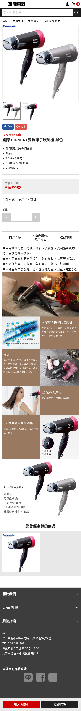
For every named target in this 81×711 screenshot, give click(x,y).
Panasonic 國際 (11, 134)
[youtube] (52, 677)
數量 (5, 209)
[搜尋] (76, 12)
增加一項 (39, 217)
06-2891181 (17, 643)
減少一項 (10, 217)
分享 (10, 126)
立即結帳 (60, 704)
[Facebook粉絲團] (40, 677)
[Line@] (28, 677)
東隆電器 (16, 4)
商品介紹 (15, 237)
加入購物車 (21, 704)
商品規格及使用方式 (40, 237)
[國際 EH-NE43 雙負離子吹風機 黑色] (12, 111)
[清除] (70, 12)
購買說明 (66, 237)
